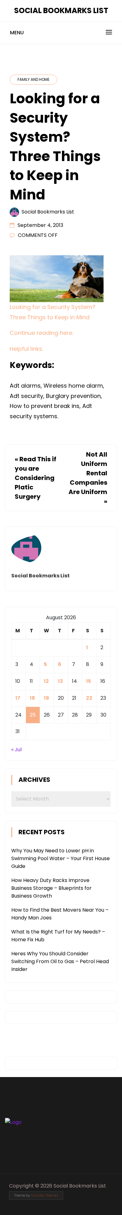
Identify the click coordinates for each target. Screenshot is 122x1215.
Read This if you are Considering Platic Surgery (35, 478)
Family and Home (33, 79)
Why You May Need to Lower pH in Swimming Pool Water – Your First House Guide (60, 858)
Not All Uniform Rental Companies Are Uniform (88, 473)
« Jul (16, 749)
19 (46, 698)
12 (46, 681)
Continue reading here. (41, 333)
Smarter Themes (44, 1195)
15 (88, 681)
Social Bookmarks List (61, 10)
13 (60, 681)
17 (17, 698)
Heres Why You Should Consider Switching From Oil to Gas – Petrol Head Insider (60, 961)
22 (89, 698)
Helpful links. (26, 349)
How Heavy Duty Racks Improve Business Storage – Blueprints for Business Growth (51, 888)
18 (32, 698)
